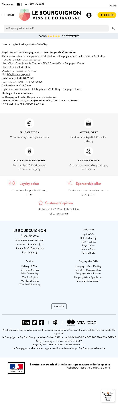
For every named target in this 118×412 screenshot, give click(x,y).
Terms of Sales (88, 249)
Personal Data (88, 253)
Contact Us (59, 306)
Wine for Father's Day (29, 284)
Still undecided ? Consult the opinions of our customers (59, 211)
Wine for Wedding (29, 273)
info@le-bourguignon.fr (18, 74)
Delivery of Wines (29, 266)
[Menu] (113, 391)
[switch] (108, 399)
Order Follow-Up (88, 238)
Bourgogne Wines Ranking (88, 266)
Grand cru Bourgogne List (88, 270)
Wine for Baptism (30, 277)
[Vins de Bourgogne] (50, 15)
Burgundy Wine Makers (88, 281)
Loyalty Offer (88, 234)
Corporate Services (30, 270)
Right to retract (88, 242)
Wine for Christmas (30, 281)
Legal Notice (88, 245)
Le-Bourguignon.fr (31, 56)
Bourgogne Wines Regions (88, 273)
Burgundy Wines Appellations (88, 277)
